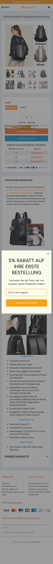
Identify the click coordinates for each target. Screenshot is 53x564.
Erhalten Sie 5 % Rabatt (26, 303)
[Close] (48, 253)
